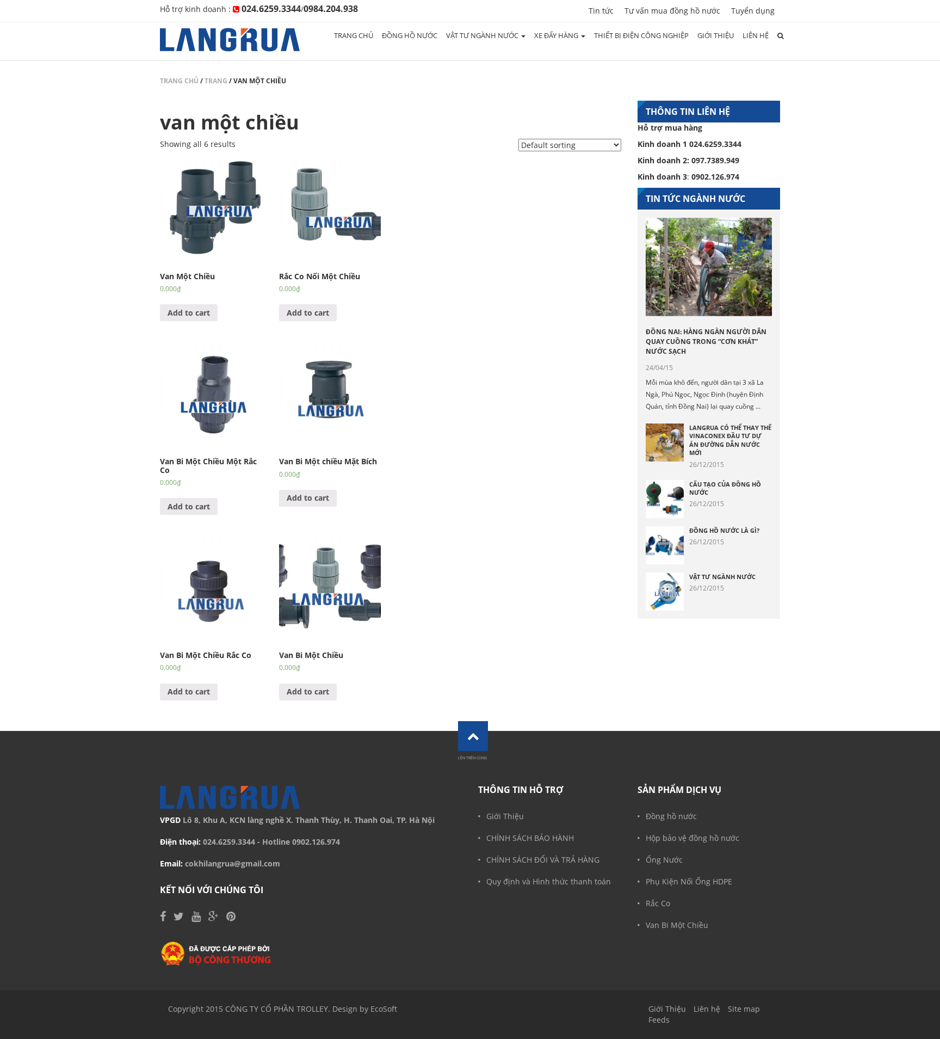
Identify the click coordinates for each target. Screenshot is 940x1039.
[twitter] (179, 917)
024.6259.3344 (229, 842)
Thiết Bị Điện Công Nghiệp (641, 35)
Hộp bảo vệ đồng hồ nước (692, 838)
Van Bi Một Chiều (677, 925)
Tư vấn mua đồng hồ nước (672, 10)
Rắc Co (658, 903)
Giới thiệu (715, 35)
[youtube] (196, 917)
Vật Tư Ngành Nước (722, 577)
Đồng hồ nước (409, 35)
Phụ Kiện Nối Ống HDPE (689, 881)
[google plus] (213, 917)
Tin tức (601, 10)
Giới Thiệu (505, 816)
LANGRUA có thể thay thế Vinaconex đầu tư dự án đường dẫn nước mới (730, 440)
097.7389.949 (715, 160)
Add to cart (189, 313)
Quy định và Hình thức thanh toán (548, 881)
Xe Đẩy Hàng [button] (557, 35)
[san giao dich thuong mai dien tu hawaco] (216, 953)
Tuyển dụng (753, 10)
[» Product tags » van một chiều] (230, 41)
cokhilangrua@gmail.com (232, 863)
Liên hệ (756, 35)
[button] (780, 36)
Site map (744, 1009)
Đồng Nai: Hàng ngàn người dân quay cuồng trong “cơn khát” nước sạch (706, 341)
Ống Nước (664, 859)
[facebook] (163, 917)
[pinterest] (231, 917)
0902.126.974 (316, 842)
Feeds (659, 1020)
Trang (216, 80)
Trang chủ (353, 35)
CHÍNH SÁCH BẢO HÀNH (530, 838)
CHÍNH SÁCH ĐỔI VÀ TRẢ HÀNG (542, 859)
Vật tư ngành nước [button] (483, 35)
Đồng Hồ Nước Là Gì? (724, 530)
